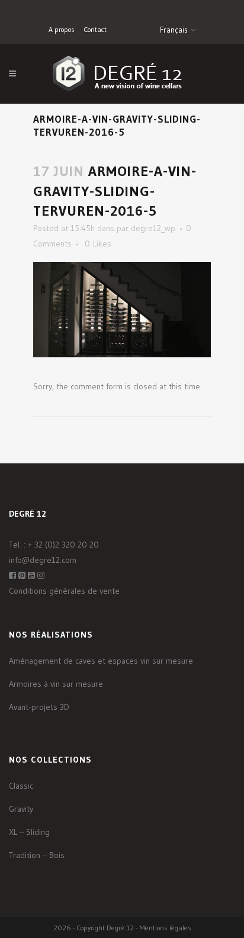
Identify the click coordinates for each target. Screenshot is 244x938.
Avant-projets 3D (39, 707)
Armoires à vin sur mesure (56, 683)
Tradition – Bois (37, 855)
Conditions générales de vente (64, 590)
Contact (95, 29)
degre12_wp (153, 228)
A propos (62, 29)
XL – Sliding (29, 832)
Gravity (21, 808)
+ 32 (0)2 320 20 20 (63, 544)
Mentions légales (165, 927)
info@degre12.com (42, 560)
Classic (21, 785)
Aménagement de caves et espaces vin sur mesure (101, 660)
